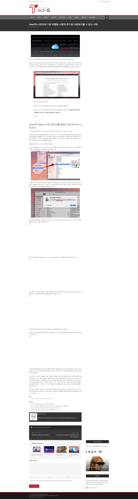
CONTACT (42, 1)
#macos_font (40, 427)
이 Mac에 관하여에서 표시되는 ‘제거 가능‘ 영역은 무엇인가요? (46, 409)
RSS (98, 452)
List (103, 452)
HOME (30, 1)
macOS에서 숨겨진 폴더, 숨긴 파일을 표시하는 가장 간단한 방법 (74, 455)
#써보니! (46, 17)
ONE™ (37, 26)
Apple (35, 116)
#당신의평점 (92, 17)
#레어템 (76, 17)
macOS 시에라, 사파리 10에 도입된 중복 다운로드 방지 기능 (45, 408)
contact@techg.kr (93, 487)
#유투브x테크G (62, 17)
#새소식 (32, 17)
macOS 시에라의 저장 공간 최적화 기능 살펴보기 (42, 404)
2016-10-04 (31, 26)
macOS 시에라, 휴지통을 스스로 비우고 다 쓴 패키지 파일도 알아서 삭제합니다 (50, 406)
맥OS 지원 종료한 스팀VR (48, 454)
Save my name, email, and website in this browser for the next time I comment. (52, 480)
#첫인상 (39, 17)
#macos (35, 427)
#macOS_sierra (47, 427)
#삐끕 (70, 17)
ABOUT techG (36, 1)
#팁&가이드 (83, 17)
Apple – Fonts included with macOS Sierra (42, 398)
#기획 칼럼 (53, 17)
